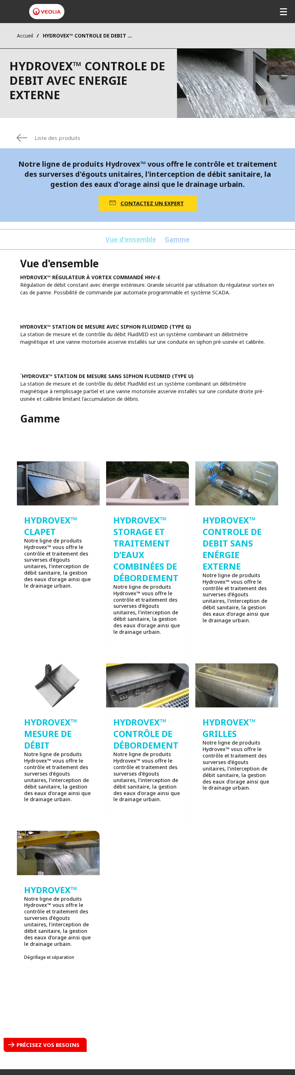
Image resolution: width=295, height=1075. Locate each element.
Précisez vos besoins (48, 1044)
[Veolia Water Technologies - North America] (47, 11)
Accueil (25, 35)
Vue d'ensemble (130, 239)
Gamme (177, 239)
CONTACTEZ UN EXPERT (152, 203)
